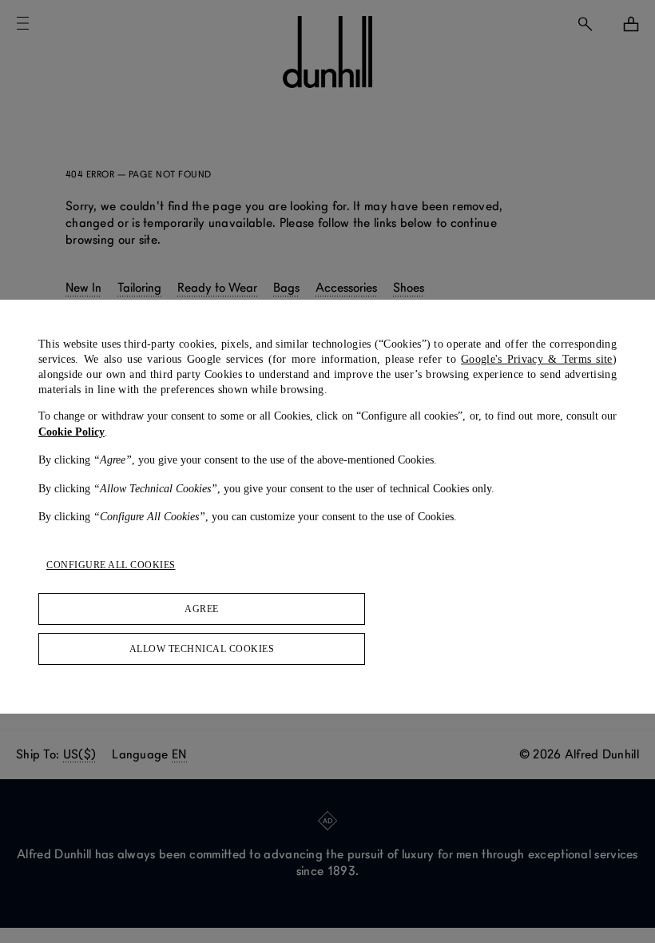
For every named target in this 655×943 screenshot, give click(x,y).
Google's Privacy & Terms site (537, 359)
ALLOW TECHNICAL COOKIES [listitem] (202, 649)
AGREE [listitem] (202, 609)
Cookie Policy (71, 432)
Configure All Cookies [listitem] (111, 565)
